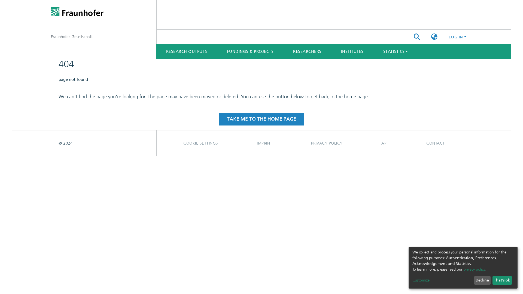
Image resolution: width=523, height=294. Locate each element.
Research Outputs (186, 51)
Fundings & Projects (250, 51)
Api (384, 143)
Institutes (352, 51)
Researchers (307, 51)
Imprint (264, 143)
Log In (456, 37)
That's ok (502, 280)
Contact (435, 143)
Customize (421, 280)
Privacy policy (327, 143)
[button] (434, 37)
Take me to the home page (261, 119)
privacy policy (474, 269)
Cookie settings (200, 143)
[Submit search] (417, 37)
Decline (482, 280)
